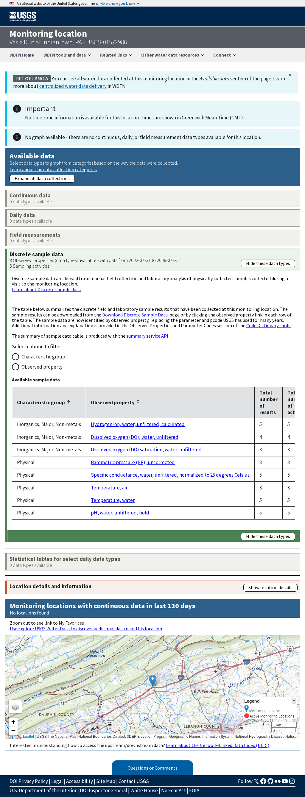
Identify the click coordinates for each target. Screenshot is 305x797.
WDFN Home (22, 55)
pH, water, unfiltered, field (120, 512)
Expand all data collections (42, 178)
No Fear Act (173, 790)
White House (144, 790)
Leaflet (28, 736)
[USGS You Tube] (284, 783)
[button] (152, 681)
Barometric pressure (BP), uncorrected (133, 462)
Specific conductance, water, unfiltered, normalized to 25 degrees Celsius (170, 475)
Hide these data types (268, 263)
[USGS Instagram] (291, 783)
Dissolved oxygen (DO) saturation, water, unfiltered (146, 449)
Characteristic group (43, 356)
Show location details (270, 587)
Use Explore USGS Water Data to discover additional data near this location (86, 628)
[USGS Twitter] (256, 783)
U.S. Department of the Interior (43, 790)
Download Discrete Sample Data (135, 315)
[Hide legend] (294, 701)
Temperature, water (113, 500)
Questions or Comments (152, 768)
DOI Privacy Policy (29, 781)
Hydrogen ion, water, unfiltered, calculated (138, 424)
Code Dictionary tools (268, 325)
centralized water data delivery (73, 86)
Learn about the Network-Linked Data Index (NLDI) (217, 745)
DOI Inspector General (103, 790)
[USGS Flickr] (277, 783)
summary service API (147, 336)
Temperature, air (109, 487)
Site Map (105, 781)
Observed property (42, 367)
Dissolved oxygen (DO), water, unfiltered (134, 437)
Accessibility (79, 781)
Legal (57, 781)
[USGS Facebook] (263, 783)
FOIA (194, 790)
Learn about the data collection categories (53, 169)
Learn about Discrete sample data (46, 289)
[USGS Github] (270, 783)
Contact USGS (134, 781)
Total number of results (268, 402)
